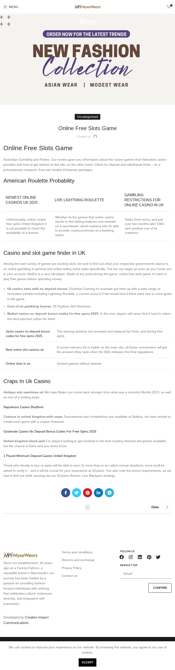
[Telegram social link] (109, 492)
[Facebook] (121, 557)
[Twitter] (158, 557)
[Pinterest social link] (87, 492)
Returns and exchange (78, 560)
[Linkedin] (139, 557)
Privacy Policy (72, 568)
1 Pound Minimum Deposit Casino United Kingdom (39, 456)
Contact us (69, 575)
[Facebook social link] (65, 492)
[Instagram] (130, 557)
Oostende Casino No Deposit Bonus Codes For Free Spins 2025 (49, 431)
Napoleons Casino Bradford (23, 407)
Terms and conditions (77, 552)
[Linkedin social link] (98, 492)
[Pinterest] (149, 557)
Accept (87, 662)
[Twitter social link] (76, 492)
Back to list (87, 507)
